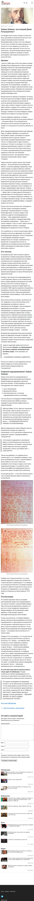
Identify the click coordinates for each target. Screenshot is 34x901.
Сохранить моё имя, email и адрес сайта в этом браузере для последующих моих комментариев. (15, 756)
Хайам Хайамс (20, 708)
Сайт (2, 750)
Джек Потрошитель (9, 708)
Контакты (12, 891)
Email (3, 746)
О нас (2, 891)
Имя (2, 742)
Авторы (7, 891)
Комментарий (5, 723)
